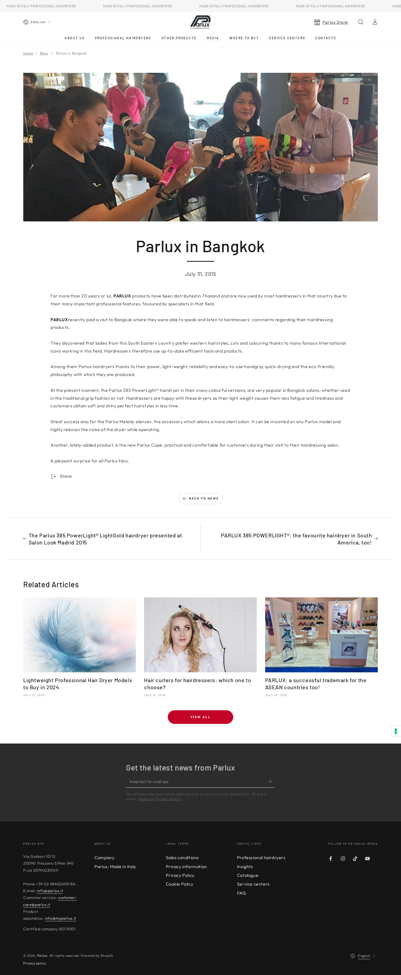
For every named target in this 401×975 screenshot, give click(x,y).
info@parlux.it (50, 890)
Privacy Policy (180, 875)
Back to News (204, 498)
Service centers (253, 884)
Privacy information (186, 866)
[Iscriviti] (271, 781)
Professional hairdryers (261, 857)
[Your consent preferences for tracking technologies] (396, 731)
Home (28, 53)
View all (200, 717)
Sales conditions (182, 857)
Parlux (42, 955)
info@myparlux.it (60, 918)
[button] (361, 22)
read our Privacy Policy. (160, 798)
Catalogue (247, 875)
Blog (44, 53)
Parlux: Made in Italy (115, 866)
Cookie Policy (179, 884)
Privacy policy (34, 963)
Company (104, 857)
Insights (245, 866)
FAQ (241, 893)
